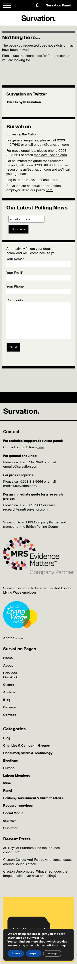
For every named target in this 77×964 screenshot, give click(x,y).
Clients (8, 685)
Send (13, 347)
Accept (16, 953)
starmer (9, 820)
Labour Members (16, 775)
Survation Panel (58, 5)
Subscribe (18, 229)
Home (8, 658)
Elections (10, 760)
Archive (9, 692)
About (8, 665)
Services (10, 673)
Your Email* (14, 273)
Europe (9, 768)
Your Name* (15, 259)
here (49, 190)
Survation (10, 828)
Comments (14, 300)
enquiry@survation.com (51, 144)
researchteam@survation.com (28, 169)
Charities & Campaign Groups (26, 745)
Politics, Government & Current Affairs (33, 798)
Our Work (10, 677)
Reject (33, 953)
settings (60, 945)
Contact (9, 715)
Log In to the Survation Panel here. (32, 180)
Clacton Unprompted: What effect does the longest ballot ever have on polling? (35, 873)
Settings (52, 953)
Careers (9, 707)
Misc (7, 783)
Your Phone (15, 286)
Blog (6, 700)
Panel (7, 790)
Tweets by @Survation (23, 102)
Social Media (13, 813)
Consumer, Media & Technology (27, 753)
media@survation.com (50, 155)
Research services (18, 805)
